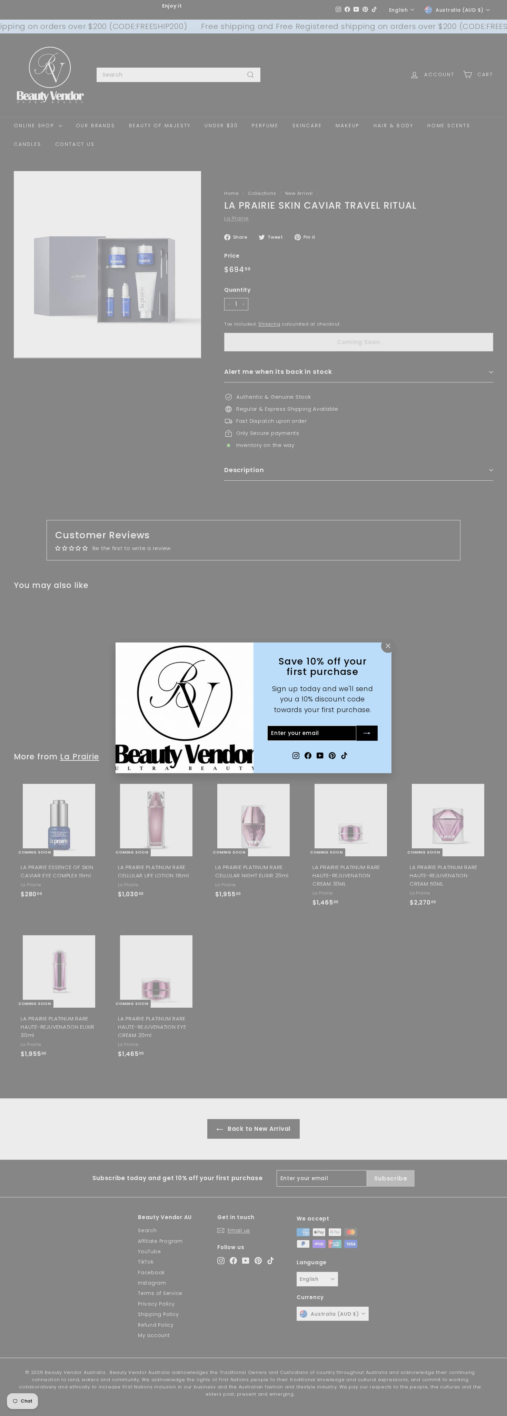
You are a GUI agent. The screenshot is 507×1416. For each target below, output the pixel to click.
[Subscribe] (367, 733)
